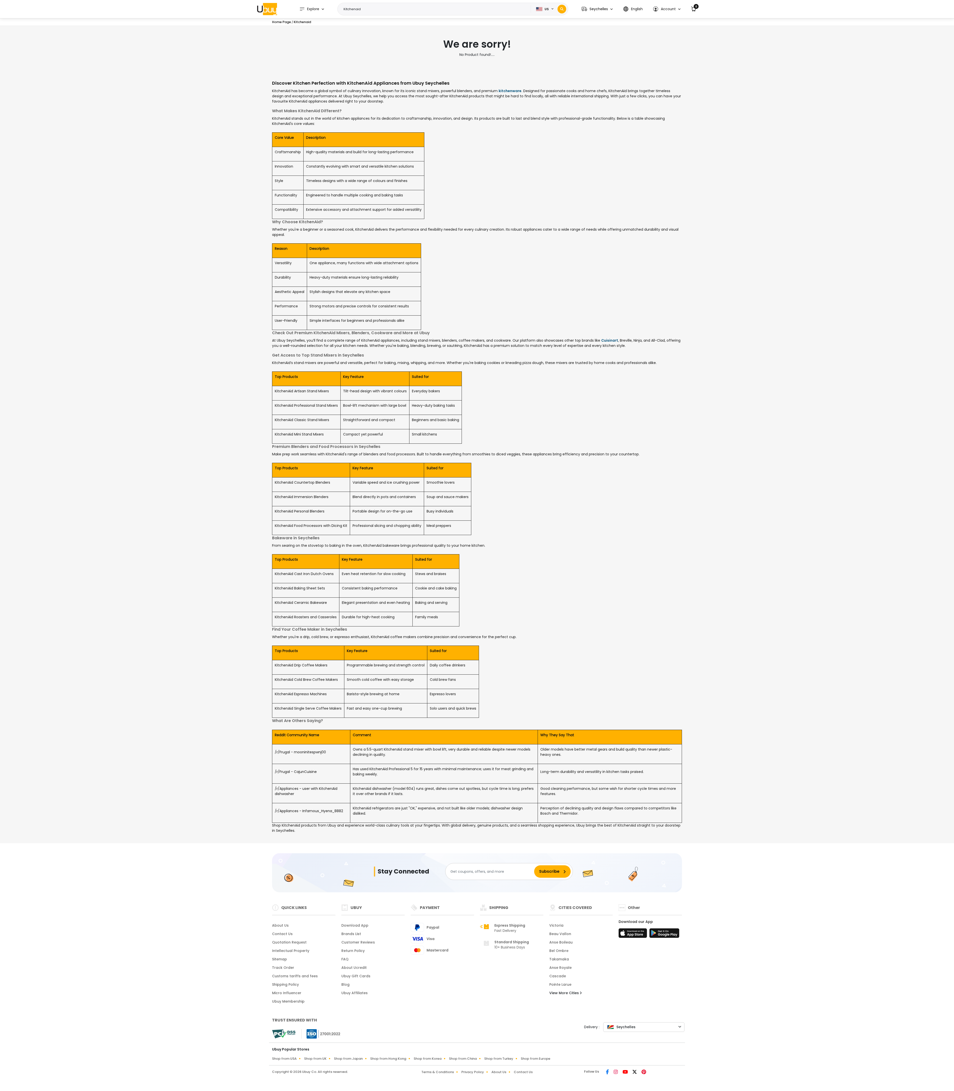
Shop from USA (284, 1058)
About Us (280, 925)
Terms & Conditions (437, 1072)
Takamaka (559, 959)
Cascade (557, 976)
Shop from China (463, 1058)
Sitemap (279, 959)
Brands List (351, 933)
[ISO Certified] (321, 1033)
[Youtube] (626, 1072)
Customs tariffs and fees (295, 976)
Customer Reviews (358, 942)
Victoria (556, 925)
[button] (597, 9)
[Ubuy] (267, 8)
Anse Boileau (561, 942)
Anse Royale (560, 967)
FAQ (345, 959)
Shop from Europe (535, 1058)
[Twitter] (635, 1072)
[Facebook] (608, 1072)
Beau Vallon (560, 933)
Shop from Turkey (498, 1058)
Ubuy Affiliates (354, 992)
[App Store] (633, 934)
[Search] (561, 9)
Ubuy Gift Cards (355, 976)
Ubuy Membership (288, 1001)
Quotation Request (289, 942)
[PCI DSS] (283, 1033)
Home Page (281, 22)
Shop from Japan (348, 1058)
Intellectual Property (290, 950)
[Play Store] (664, 934)
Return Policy (353, 950)
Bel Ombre (558, 950)
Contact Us (282, 933)
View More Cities (564, 992)
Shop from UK (315, 1058)
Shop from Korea (427, 1058)
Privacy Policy (472, 1072)
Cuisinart (609, 340)
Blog (345, 984)
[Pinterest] (643, 1072)
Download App (354, 925)
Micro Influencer (286, 992)
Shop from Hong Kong (388, 1058)
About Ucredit (354, 967)
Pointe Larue (560, 984)
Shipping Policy (285, 984)
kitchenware (510, 90)
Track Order (283, 967)
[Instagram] (616, 1072)
